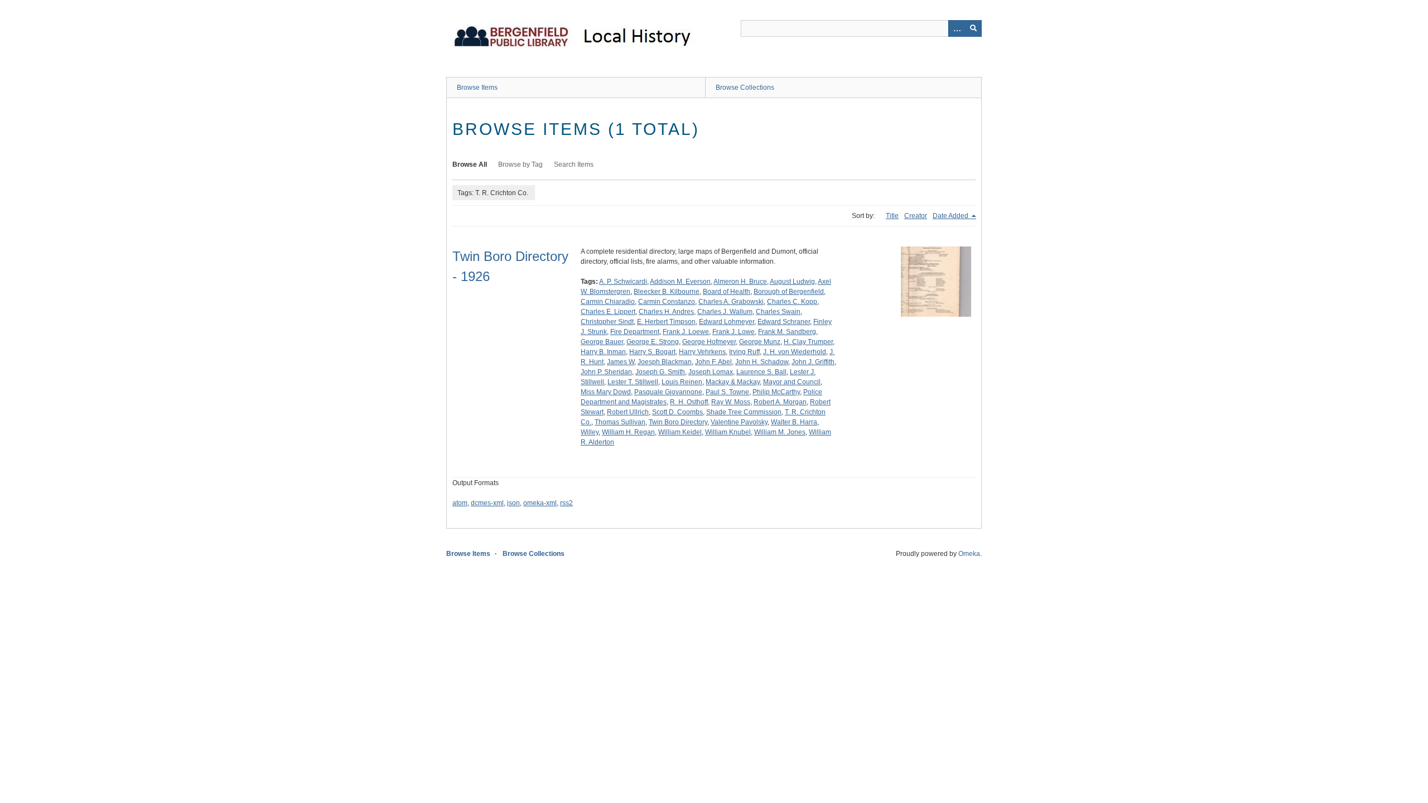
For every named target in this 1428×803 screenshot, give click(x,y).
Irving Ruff (744, 352)
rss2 (566, 503)
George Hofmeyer (709, 342)
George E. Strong (652, 342)
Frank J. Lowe (733, 332)
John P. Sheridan (606, 372)
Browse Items (477, 87)
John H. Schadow (761, 362)
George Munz (759, 342)
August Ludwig (792, 282)
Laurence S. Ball (761, 372)
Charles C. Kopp (792, 302)
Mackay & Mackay (733, 382)
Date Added (951, 216)
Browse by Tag (520, 164)
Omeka (969, 554)
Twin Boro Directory (678, 422)
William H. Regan (628, 432)
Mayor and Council (792, 382)
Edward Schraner (784, 322)
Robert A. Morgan (780, 402)
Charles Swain (778, 312)
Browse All (469, 164)
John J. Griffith (813, 362)
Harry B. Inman (603, 352)
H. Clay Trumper (808, 342)
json (513, 503)
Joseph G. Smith (660, 372)
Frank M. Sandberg (787, 332)
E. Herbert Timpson (666, 322)
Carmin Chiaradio (608, 302)
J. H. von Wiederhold (794, 352)
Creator (915, 216)
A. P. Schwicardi (623, 282)
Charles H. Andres (666, 312)
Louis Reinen (682, 382)
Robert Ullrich (628, 412)
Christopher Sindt (607, 322)
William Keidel (680, 432)
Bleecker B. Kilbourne (666, 292)
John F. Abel (713, 362)
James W (620, 362)
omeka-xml (540, 503)
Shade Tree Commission (743, 412)
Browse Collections (745, 87)
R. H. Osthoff (689, 402)
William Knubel (728, 432)
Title (892, 216)
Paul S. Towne (727, 392)
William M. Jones (779, 432)
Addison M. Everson (680, 282)
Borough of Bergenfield (789, 292)
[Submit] (973, 28)
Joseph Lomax (710, 372)
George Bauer (602, 342)
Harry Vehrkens (702, 352)
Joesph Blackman (665, 362)
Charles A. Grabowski (731, 302)
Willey (590, 432)
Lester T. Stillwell (632, 382)
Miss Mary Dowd (606, 392)
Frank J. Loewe (686, 332)
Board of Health (726, 292)
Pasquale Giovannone (668, 392)
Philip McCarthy (776, 392)
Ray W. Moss (730, 402)
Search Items (574, 164)
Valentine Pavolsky (739, 422)
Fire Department (634, 332)
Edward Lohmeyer (726, 322)
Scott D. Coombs (677, 412)
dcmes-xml (487, 503)
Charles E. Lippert (608, 312)
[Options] (956, 28)
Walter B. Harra (794, 422)
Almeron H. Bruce (740, 282)
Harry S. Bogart (652, 352)
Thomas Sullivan (620, 422)
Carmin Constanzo (666, 302)
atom (459, 503)
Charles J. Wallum (724, 312)
